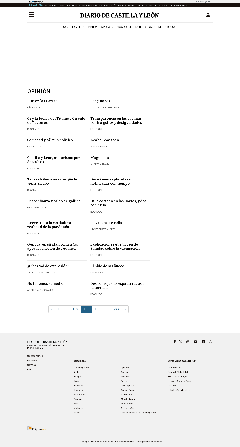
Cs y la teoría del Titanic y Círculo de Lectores (56, 120)
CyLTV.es (172, 385)
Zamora (78, 412)
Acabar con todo (104, 140)
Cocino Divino (128, 390)
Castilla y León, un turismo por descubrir (53, 160)
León (76, 381)
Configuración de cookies (149, 441)
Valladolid (79, 408)
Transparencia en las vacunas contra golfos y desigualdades (116, 120)
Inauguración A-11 (90, 5)
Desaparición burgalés (114, 5)
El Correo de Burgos (178, 376)
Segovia (78, 399)
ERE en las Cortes (42, 101)
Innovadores (124, 27)
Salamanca (80, 394)
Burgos (77, 376)
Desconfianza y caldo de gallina (54, 201)
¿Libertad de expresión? (48, 266)
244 (116, 309)
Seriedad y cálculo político (50, 140)
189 (97, 309)
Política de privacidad (102, 441)
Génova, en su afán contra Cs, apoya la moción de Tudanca (52, 246)
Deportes (125, 376)
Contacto (32, 365)
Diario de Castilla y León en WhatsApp (167, 5)
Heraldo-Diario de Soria (179, 381)
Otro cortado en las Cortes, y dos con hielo (118, 203)
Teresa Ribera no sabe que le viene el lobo (52, 181)
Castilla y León (73, 27)
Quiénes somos (35, 356)
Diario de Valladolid (178, 372)
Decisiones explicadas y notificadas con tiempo (110, 181)
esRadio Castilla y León (179, 390)
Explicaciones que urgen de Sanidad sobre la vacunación (115, 246)
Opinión (92, 27)
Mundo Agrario (145, 27)
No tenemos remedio (45, 283)
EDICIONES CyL (200, 2)
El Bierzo (78, 385)
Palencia (78, 390)
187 (75, 309)
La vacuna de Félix (106, 223)
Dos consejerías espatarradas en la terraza (118, 285)
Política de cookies (124, 441)
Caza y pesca (127, 385)
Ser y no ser (100, 101)
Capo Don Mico (51, 5)
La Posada (106, 27)
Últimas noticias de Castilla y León (138, 412)
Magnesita (99, 158)
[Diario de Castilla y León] (119, 15)
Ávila (76, 372)
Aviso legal (83, 441)
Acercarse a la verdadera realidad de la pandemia (49, 225)
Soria (76, 403)
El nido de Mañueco (107, 266)
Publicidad (32, 360)
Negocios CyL (167, 27)
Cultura (124, 372)
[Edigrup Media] (36, 428)
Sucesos (125, 381)
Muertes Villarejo (70, 5)
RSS (29, 369)
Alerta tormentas (137, 5)
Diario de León (175, 367)
